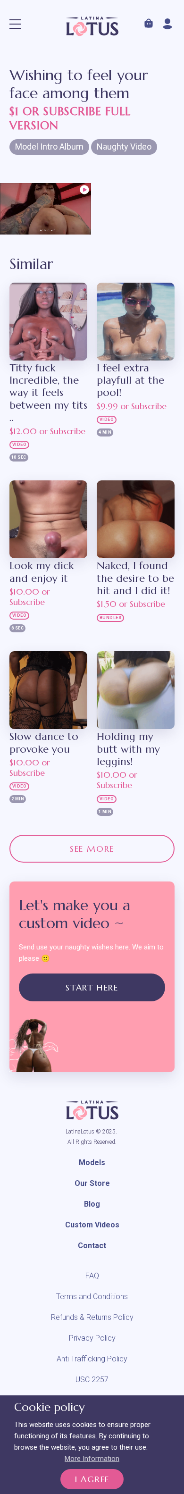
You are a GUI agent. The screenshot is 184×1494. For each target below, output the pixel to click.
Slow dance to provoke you (43, 742)
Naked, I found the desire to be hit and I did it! (135, 578)
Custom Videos (92, 1224)
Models (92, 1162)
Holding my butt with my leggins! (128, 749)
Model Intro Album (49, 146)
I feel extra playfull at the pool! (130, 380)
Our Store (92, 1183)
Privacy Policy (92, 1338)
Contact (92, 1245)
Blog (92, 1204)
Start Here (92, 987)
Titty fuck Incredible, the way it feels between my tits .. (48, 393)
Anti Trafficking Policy (92, 1358)
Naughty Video (124, 146)
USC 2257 (92, 1379)
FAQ (92, 1275)
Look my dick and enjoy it (41, 572)
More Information (92, 1458)
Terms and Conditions (92, 1296)
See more (92, 848)
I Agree (92, 1479)
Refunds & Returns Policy (92, 1317)
